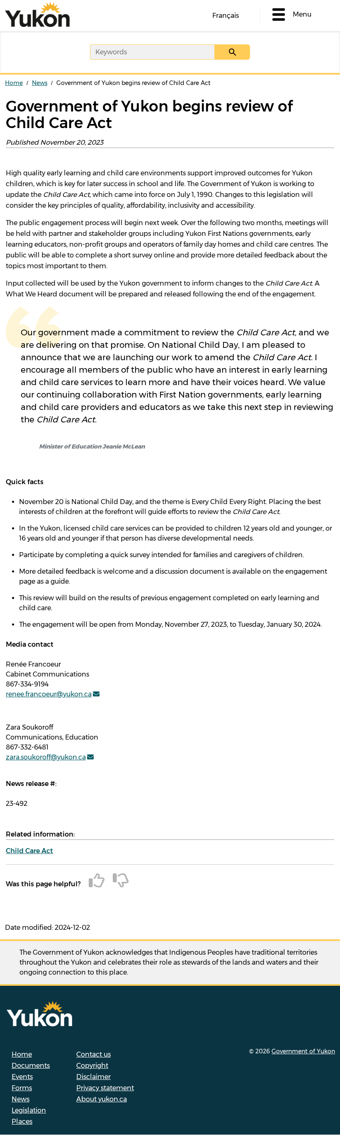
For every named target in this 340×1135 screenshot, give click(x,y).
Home (14, 83)
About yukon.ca (101, 1099)
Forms (22, 1088)
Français (225, 15)
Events (22, 1077)
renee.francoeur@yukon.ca (49, 694)
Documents (31, 1066)
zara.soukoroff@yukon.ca (46, 757)
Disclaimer (93, 1077)
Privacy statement (105, 1088)
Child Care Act (29, 851)
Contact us (93, 1054)
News (39, 83)
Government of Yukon (303, 1051)
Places (22, 1121)
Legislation (29, 1110)
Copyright (92, 1066)
